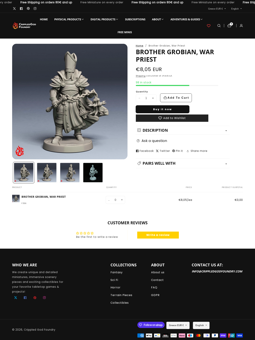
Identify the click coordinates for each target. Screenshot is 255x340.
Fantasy (116, 272)
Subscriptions (135, 19)
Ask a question (154, 140)
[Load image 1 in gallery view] (24, 172)
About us (157, 272)
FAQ (154, 287)
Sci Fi (114, 280)
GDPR (155, 295)
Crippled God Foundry (40, 329)
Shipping (141, 75)
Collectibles (119, 303)
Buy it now (162, 109)
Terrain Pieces (121, 295)
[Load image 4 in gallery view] (93, 172)
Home (44, 19)
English (235, 8)
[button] (67, 19)
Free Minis (125, 32)
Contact (157, 280)
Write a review (158, 235)
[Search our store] (219, 25)
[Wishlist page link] (208, 25)
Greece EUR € (215, 8)
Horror (115, 287)
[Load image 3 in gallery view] (70, 172)
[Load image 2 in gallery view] (47, 172)
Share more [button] (199, 151)
